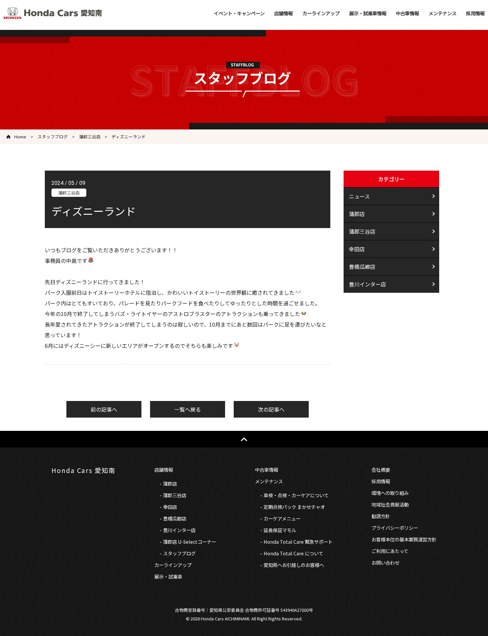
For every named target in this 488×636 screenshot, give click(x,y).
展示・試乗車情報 (367, 13)
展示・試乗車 (168, 576)
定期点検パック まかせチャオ (294, 506)
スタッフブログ (53, 136)
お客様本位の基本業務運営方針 (404, 539)
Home (20, 136)
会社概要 (380, 469)
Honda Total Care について (293, 553)
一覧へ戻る (187, 409)
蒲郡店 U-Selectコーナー (189, 541)
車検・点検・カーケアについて (296, 495)
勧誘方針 (380, 516)
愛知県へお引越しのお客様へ (294, 564)
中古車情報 (407, 13)
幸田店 (357, 249)
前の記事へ (104, 409)
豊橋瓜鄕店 (362, 267)
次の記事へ (271, 409)
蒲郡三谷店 (90, 136)
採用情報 (475, 13)
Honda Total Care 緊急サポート (298, 541)
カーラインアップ (321, 13)
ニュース (359, 196)
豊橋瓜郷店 (174, 518)
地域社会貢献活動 (390, 504)
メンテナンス (442, 13)
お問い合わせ (385, 562)
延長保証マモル (280, 529)
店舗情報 (283, 13)
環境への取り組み (390, 492)
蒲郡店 (357, 214)
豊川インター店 (367, 284)
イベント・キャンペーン (239, 13)
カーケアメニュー (282, 518)
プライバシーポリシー (394, 527)
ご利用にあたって (389, 550)
